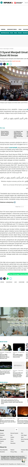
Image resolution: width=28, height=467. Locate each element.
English (22, 441)
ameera (3, 29)
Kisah (11, 32)
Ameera (2, 433)
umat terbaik (13, 147)
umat (15, 282)
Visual (12, 441)
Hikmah (11, 48)
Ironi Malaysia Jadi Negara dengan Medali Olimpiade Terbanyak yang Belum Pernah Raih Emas (18, 134)
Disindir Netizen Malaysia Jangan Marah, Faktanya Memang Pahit (5, 133)
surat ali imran (9, 282)
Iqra (11, 435)
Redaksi (12, 449)
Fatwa (15, 32)
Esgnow (2, 441)
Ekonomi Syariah (12, 29)
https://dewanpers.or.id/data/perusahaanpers (11, 459)
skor (20, 29)
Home (1, 48)
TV (0, 443)
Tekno (12, 439)
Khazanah (2, 435)
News (1, 437)
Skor (22, 433)
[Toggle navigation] (1, 2)
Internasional (3, 439)
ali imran (2, 282)
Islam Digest (6, 48)
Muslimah (25, 32)
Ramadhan (13, 443)
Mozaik (20, 32)
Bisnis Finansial (24, 439)
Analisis (12, 437)
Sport (22, 437)
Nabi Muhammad (5, 32)
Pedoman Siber (24, 449)
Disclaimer (2, 451)
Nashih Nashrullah (16, 61)
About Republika (4, 449)
